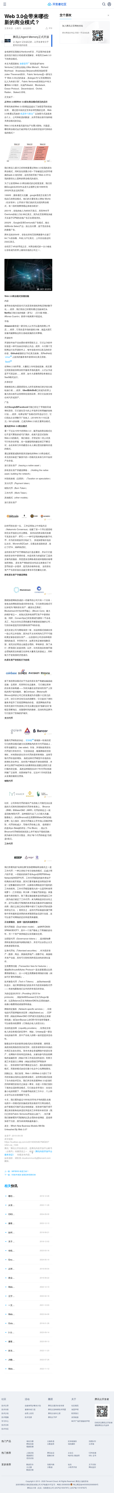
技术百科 (5, 1425)
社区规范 (75, 1405)
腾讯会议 (50, 1452)
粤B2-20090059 (63, 1484)
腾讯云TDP (52, 1417)
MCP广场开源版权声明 (80, 1421)
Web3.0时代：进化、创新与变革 (11, 1368)
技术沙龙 (5, 1413)
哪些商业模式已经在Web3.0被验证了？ (11, 1195)
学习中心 (5, 1421)
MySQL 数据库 (74, 1455)
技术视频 (5, 1417)
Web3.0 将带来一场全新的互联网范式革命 (11, 1286)
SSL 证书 (92, 1455)
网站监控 (92, 1467)
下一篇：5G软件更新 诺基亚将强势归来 (20, 1174)
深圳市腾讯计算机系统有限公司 (28, 1484)
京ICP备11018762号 (78, 1487)
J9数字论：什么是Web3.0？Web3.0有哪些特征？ (11, 1359)
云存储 (91, 1443)
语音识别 (30, 1458)
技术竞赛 (28, 1417)
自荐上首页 (29, 1413)
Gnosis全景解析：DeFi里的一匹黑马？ (11, 1259)
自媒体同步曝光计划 (33, 1405)
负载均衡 (50, 1464)
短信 (70, 1464)
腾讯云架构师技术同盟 (57, 1409)
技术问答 (5, 1409)
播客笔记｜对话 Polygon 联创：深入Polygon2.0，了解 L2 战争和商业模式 (11, 1341)
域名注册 (30, 1441)
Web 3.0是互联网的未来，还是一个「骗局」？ (11, 1314)
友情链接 (75, 1417)
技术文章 (5, 1405)
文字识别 (92, 1464)
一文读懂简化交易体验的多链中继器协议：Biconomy (11, 1305)
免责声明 (75, 1409)
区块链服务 (72, 1441)
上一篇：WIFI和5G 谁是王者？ (16, 1171)
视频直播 (30, 1446)
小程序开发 (72, 1467)
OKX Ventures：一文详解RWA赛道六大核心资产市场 (11, 1214)
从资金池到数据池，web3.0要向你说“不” (11, 1205)
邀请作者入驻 (30, 1409)
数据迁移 (30, 1469)
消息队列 (92, 1441)
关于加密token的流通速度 (11, 1241)
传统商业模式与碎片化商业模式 (11, 1250)
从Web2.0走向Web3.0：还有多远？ (11, 1268)
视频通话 (30, 1455)
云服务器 (50, 1441)
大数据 (50, 1467)
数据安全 (30, 1464)
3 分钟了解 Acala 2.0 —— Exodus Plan (11, 1332)
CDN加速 (92, 1452)
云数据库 (50, 1443)
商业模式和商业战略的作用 (11, 1277)
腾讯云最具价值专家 (56, 1405)
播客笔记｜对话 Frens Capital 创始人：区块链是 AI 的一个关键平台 (11, 1223)
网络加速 (30, 1443)
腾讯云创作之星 (54, 1413)
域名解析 (71, 1443)
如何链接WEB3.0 (11, 1232)
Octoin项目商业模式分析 (11, 1323)
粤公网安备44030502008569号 (85, 1484)
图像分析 (50, 1455)
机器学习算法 (26, 113)
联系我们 (75, 1413)
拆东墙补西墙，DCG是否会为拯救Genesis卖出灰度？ (11, 1350)
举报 (50, 28)
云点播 (29, 1467)
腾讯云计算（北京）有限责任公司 (40, 1487)
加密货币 (24, 63)
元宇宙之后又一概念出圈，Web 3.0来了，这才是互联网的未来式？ (11, 1295)
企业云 (70, 1452)
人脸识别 (30, 1452)
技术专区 (5, 1428)
